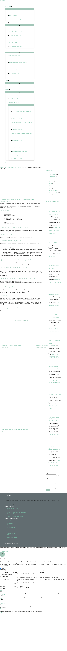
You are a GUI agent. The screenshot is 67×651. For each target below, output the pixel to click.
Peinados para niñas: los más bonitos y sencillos (11, 345)
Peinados (6, 347)
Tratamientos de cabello (39, 347)
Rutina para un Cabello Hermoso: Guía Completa (45, 345)
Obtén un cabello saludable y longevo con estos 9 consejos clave (15, 429)
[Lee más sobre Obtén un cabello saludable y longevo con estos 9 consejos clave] (18, 427)
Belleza (3, 347)
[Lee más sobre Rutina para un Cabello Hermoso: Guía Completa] (51, 343)
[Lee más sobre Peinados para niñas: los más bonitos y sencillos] (17, 343)
